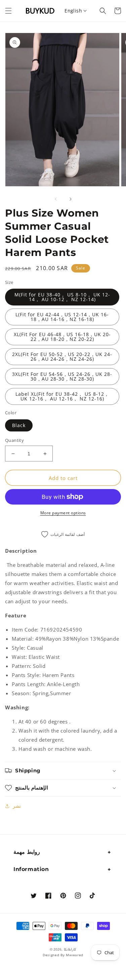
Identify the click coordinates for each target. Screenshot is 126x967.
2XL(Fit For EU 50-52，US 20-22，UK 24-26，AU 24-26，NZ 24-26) (62, 356)
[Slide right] (70, 199)
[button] (8, 10)
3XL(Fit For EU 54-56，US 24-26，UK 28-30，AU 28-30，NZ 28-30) (62, 376)
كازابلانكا (70, 949)
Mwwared (74, 955)
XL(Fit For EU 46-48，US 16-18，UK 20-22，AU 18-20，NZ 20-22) (62, 336)
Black (19, 425)
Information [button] (31, 869)
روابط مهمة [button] (26, 852)
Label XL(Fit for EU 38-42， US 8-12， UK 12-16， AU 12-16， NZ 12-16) (62, 396)
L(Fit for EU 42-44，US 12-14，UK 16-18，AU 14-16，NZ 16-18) (62, 316)
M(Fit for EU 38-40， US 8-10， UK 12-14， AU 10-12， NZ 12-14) (62, 296)
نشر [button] (17, 806)
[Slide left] (55, 199)
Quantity (14, 440)
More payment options (63, 513)
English (73, 10)
